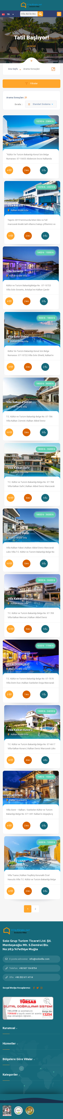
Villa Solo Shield (18, 336)
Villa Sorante (14, 271)
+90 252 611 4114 (24, 977)
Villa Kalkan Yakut (17, 533)
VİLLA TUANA (17, 861)
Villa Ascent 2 (15, 140)
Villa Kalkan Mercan (20, 598)
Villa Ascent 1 (17, 205)
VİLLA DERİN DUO (17, 664)
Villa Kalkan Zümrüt (19, 402)
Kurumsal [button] (9, 1028)
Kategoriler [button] (11, 1074)
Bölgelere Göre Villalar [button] (18, 1059)
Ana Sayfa (13, 69)
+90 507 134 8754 (28, 968)
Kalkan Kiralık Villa (18, 145)
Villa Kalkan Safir (19, 467)
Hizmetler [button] (9, 1043)
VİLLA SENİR (14, 795)
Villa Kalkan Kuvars (20, 730)
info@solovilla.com (39, 959)
